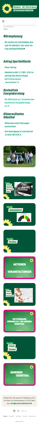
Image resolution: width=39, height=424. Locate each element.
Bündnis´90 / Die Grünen (24, 7)
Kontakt (11, 416)
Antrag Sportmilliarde (17, 61)
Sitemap (18, 416)
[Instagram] (18, 411)
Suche (25, 416)
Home (5, 29)
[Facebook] (14, 411)
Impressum (32, 416)
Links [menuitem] (23, 411)
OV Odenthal (8, 27)
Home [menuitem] (5, 416)
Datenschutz (19, 421)
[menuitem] (11, 416)
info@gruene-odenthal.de (20, 403)
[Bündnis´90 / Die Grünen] (7, 8)
